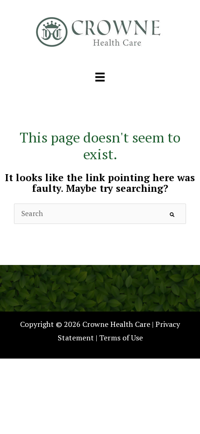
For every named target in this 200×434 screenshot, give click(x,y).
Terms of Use (121, 337)
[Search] (172, 213)
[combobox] (100, 213)
